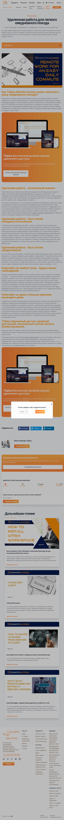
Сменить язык (40, 411)
